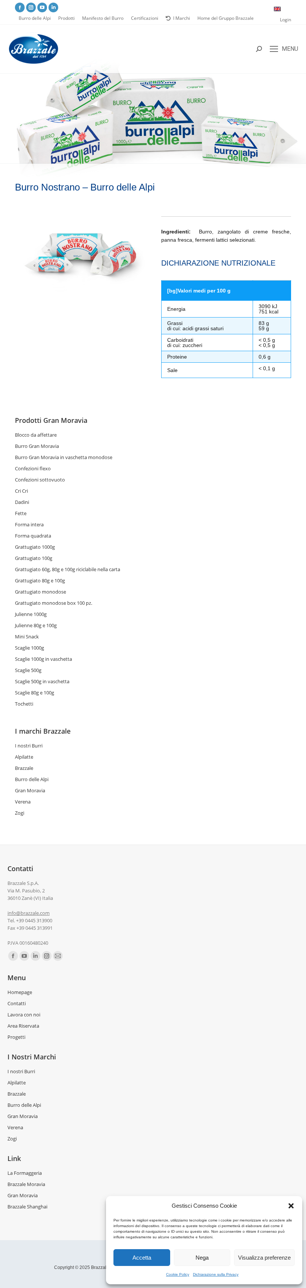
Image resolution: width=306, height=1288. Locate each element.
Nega (202, 1257)
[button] (291, 1206)
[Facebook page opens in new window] (20, 7)
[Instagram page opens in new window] (31, 7)
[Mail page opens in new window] (58, 956)
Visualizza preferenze (264, 1257)
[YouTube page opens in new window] (42, 7)
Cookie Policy (177, 1274)
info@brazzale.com (28, 913)
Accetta (141, 1257)
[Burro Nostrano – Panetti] (80, 254)
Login (285, 19)
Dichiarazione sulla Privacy (215, 1274)
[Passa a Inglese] (277, 8)
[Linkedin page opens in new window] (53, 7)
